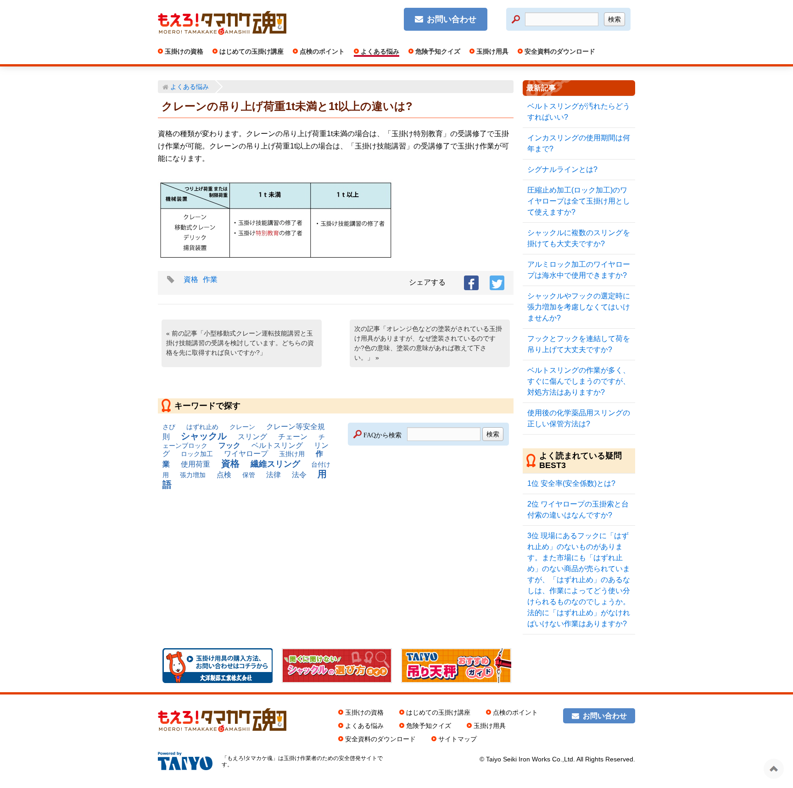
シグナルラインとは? (562, 169)
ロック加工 (197, 453)
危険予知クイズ (436, 51)
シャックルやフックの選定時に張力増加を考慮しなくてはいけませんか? (578, 307)
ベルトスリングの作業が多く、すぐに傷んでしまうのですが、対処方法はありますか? (578, 381)
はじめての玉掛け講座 (251, 51)
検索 (614, 19)
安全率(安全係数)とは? (571, 483)
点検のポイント (321, 51)
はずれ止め (202, 426)
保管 (248, 475)
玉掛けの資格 (183, 51)
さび (168, 426)
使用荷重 (195, 464)
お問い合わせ (451, 19)
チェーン (292, 437)
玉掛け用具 (491, 51)
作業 (210, 279)
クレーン (242, 426)
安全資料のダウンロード (559, 51)
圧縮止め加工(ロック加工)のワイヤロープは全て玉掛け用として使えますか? (578, 201)
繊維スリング (275, 463)
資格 (191, 279)
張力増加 (193, 475)
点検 (224, 475)
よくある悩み (379, 51)
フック (229, 445)
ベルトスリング (277, 445)
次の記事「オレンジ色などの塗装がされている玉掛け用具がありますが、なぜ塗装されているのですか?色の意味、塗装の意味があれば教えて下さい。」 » (428, 343)
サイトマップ (457, 739)
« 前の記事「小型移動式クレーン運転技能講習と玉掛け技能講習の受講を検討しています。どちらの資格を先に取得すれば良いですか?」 (240, 343)
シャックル (204, 436)
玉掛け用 (292, 453)
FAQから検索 (382, 434)
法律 (273, 475)
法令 (299, 475)
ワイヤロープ (246, 453)
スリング (252, 437)
